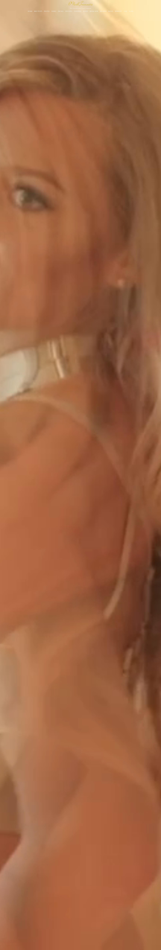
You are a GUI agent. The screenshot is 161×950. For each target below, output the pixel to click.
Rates (85, 11)
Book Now (94, 11)
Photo (46, 11)
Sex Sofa (68, 11)
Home (30, 11)
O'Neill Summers (80, 4)
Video (53, 11)
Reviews (103, 11)
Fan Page (77, 11)
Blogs (110, 11)
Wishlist (118, 11)
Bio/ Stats (38, 11)
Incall (60, 11)
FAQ (125, 11)
